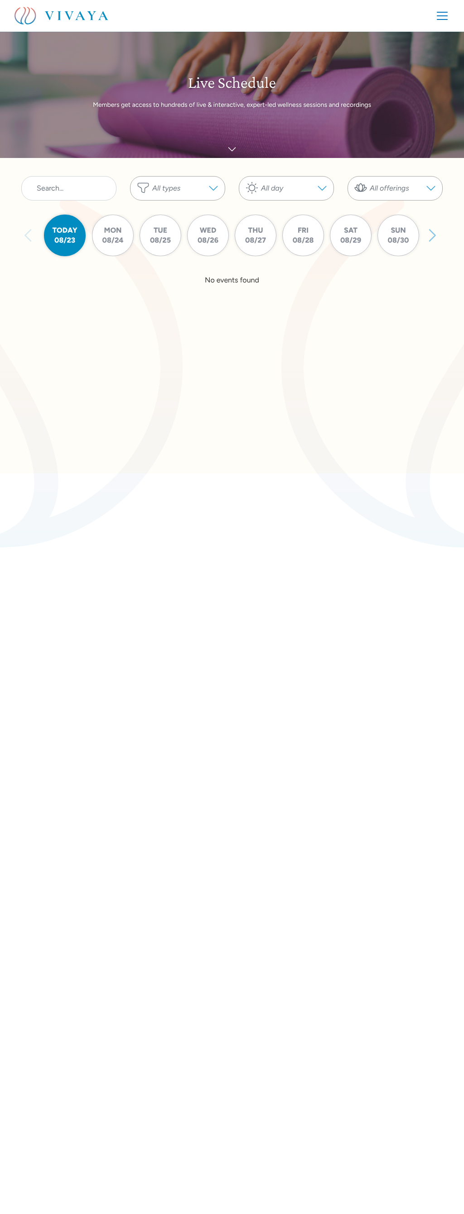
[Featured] (177, 205)
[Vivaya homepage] (61, 16)
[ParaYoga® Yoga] (395, 205)
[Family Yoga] (395, 214)
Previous (28, 235)
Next (432, 235)
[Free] (177, 214)
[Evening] (286, 205)
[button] (177, 188)
